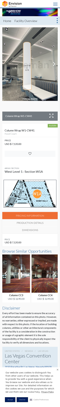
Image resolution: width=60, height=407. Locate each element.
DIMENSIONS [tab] (30, 229)
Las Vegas (43, 351)
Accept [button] (10, 399)
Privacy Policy (47, 392)
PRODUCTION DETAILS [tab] (30, 222)
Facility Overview (25, 21)
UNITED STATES (12, 351)
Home (7, 21)
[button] (39, 399)
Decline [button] (22, 399)
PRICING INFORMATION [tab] (30, 215)
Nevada (29, 351)
